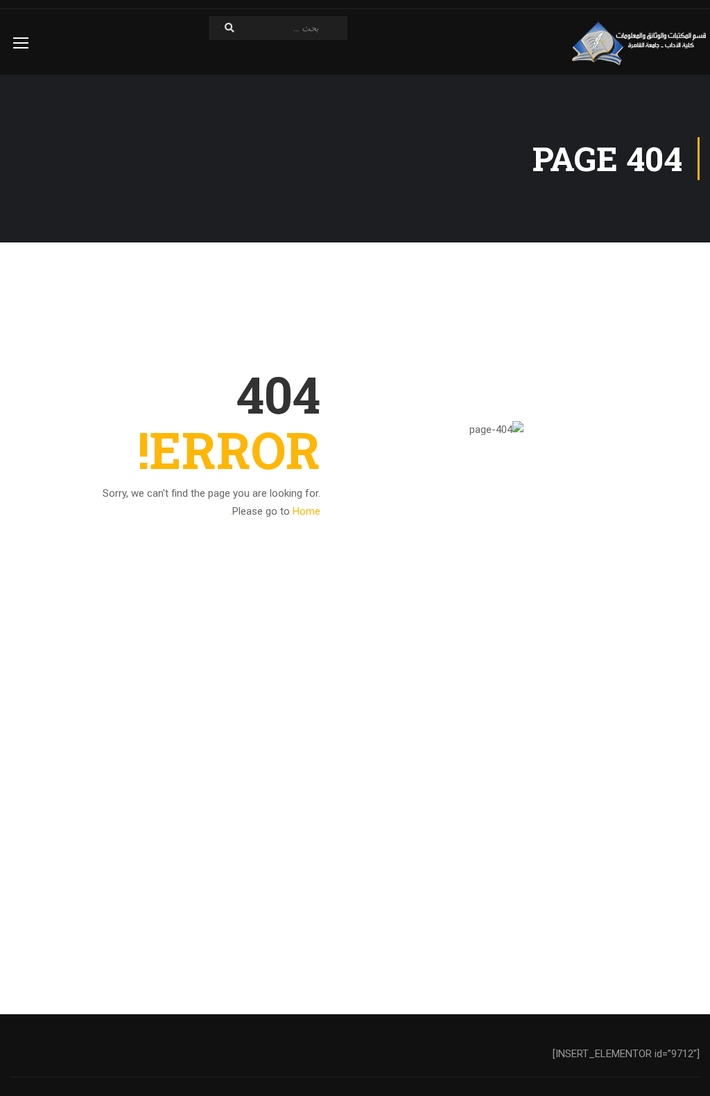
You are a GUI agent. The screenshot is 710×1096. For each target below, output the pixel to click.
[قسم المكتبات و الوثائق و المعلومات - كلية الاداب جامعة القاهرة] (640, 43)
